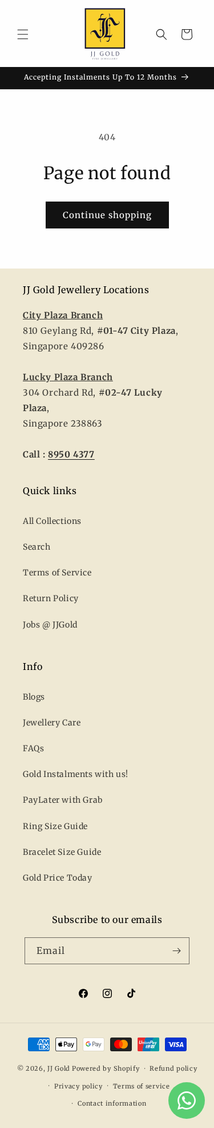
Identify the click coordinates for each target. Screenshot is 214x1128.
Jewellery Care (51, 722)
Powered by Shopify (106, 1068)
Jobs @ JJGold (50, 625)
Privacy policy (78, 1086)
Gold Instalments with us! (75, 774)
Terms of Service (57, 572)
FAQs (33, 748)
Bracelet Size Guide (62, 852)
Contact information (112, 1103)
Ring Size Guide (55, 826)
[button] (22, 34)
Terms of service (141, 1086)
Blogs (34, 697)
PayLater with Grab (63, 800)
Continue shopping (107, 215)
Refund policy (173, 1068)
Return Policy (51, 598)
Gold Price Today (57, 878)
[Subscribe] (176, 950)
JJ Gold (58, 1068)
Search (37, 547)
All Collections (52, 521)
